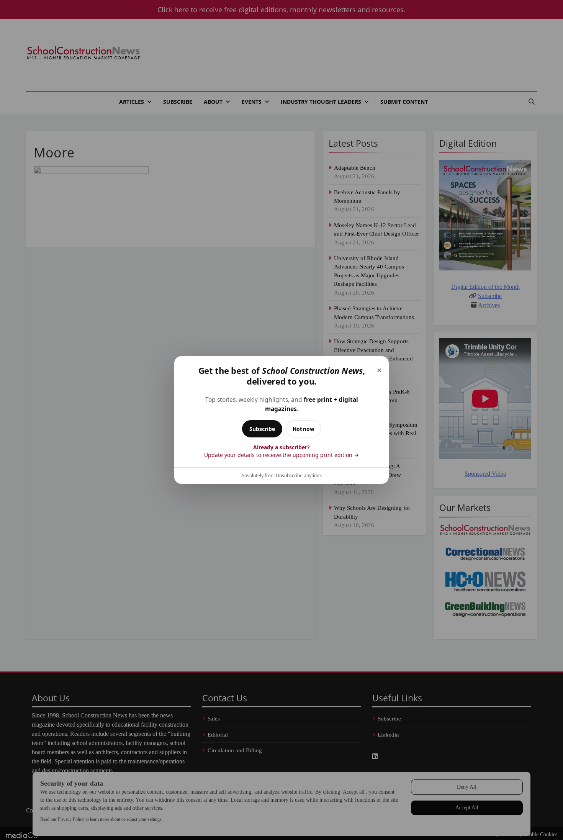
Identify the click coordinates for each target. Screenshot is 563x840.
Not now (303, 429)
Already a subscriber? (281, 451)
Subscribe (262, 428)
